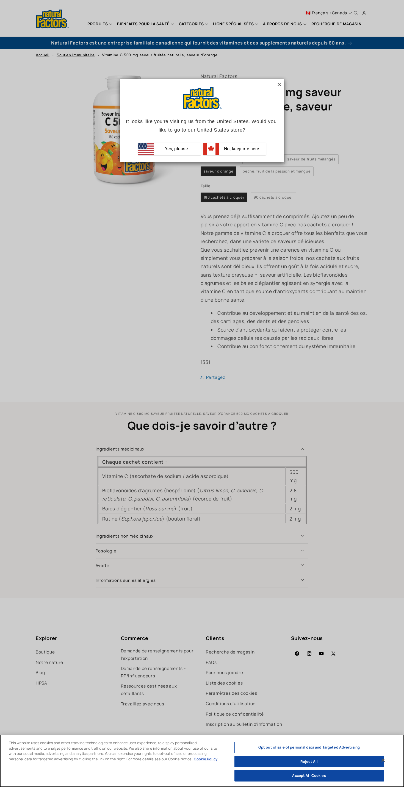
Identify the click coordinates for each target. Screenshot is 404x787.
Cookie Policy (205, 759)
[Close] (383, 760)
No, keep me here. (241, 148)
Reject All (309, 761)
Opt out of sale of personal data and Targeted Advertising (309, 747)
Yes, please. (176, 148)
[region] (202, 761)
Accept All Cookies (309, 775)
